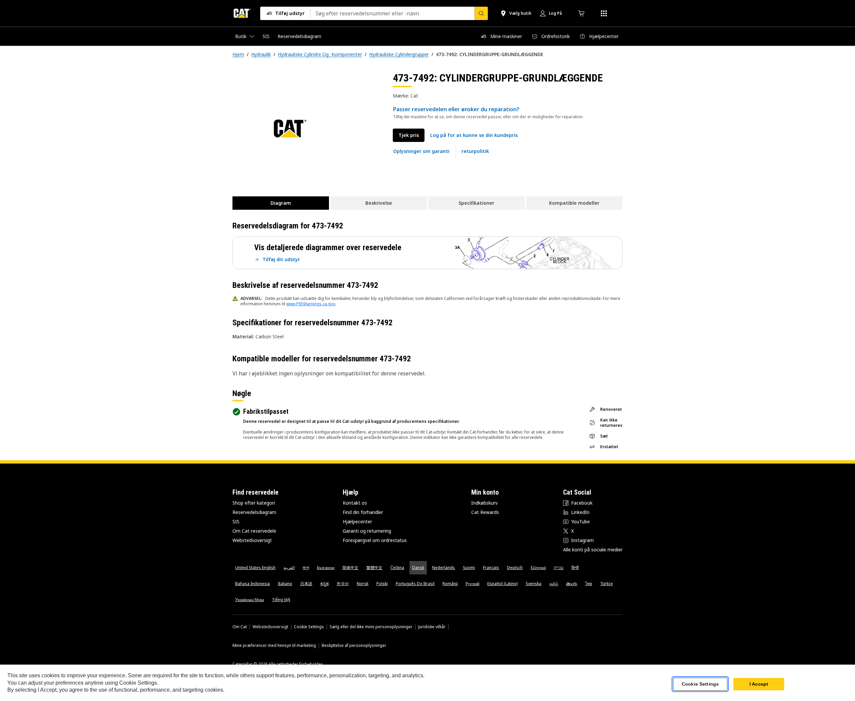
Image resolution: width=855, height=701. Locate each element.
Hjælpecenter (357, 521)
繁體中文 (374, 567)
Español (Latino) (502, 583)
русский (472, 583)
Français (491, 567)
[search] (481, 13)
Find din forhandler (363, 512)
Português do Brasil (415, 583)
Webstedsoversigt (252, 540)
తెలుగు (571, 583)
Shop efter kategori (253, 503)
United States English (255, 567)
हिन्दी (575, 567)
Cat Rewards (485, 512)
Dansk (418, 567)
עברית (558, 567)
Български (325, 567)
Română (450, 583)
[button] (473, 135)
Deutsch (515, 567)
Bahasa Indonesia (252, 583)
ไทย (588, 583)
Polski (382, 583)
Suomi (469, 567)
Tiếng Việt (281, 599)
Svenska (533, 583)
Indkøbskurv (484, 503)
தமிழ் (553, 583)
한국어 (343, 583)
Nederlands (443, 567)
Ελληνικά (538, 567)
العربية (289, 567)
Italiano (285, 583)
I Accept (758, 684)
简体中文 (350, 567)
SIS (235, 521)
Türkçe (606, 583)
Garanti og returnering (367, 531)
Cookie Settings (309, 627)
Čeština (397, 567)
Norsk (362, 583)
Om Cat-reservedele (254, 531)
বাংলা (306, 567)
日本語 (306, 583)
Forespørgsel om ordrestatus (375, 540)
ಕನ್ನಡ (324, 583)
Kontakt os (355, 503)
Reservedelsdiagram (254, 512)
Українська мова (249, 599)
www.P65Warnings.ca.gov (310, 304)
